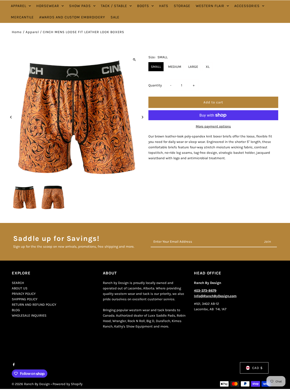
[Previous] (11, 117)
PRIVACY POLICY (24, 294)
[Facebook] (13, 364)
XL (208, 67)
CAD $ (257, 368)
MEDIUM (174, 67)
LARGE (193, 67)
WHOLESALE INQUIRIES (29, 315)
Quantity (155, 85)
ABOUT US (19, 288)
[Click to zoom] (134, 59)
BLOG (16, 310)
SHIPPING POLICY (24, 299)
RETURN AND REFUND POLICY (34, 305)
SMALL (156, 67)
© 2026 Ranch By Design (31, 384)
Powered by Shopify (67, 384)
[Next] (142, 117)
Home (17, 32)
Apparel (32, 32)
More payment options (213, 126)
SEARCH (18, 283)
